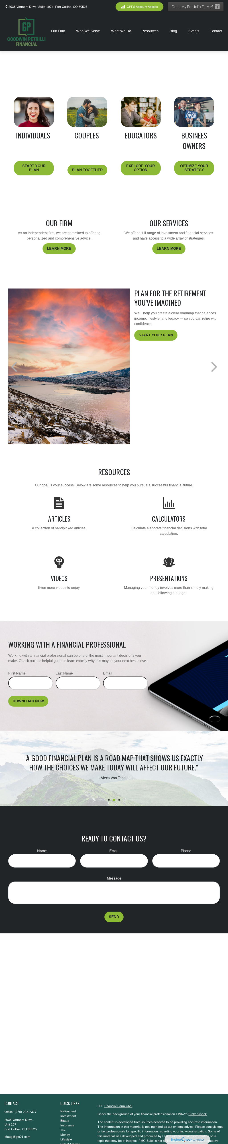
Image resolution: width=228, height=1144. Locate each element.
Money (65, 1134)
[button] (58, 31)
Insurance (67, 1125)
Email (107, 673)
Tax (62, 1130)
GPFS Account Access (142, 6)
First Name (17, 673)
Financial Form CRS (118, 1106)
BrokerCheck (197, 1114)
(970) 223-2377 (25, 1112)
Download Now (28, 701)
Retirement (68, 1111)
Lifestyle (66, 1139)
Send (114, 917)
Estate (64, 1120)
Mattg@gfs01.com (17, 1136)
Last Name (64, 673)
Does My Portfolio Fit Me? (192, 6)
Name (42, 851)
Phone (186, 851)
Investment (68, 1116)
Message (114, 878)
